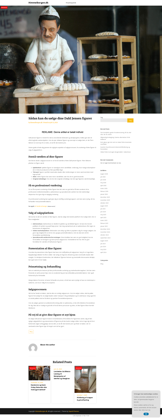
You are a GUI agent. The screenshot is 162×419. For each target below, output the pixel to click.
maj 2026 (103, 182)
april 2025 (103, 217)
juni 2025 (103, 212)
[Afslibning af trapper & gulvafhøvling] (85, 379)
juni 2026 (103, 180)
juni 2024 (103, 246)
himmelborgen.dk (36, 122)
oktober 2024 (104, 235)
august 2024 (104, 241)
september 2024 (105, 238)
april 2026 (103, 185)
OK (146, 414)
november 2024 (105, 232)
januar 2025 (104, 226)
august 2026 (104, 174)
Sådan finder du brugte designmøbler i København (115, 152)
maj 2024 (103, 249)
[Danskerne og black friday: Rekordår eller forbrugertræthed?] (39, 372)
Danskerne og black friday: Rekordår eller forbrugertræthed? (39, 387)
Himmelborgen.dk (38, 2)
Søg (101, 117)
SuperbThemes (74, 411)
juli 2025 (102, 209)
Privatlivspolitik (71, 3)
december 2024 (105, 229)
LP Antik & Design (41, 206)
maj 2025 (103, 214)
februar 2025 (104, 223)
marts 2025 (103, 220)
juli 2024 (102, 244)
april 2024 (103, 252)
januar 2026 (104, 194)
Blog (31, 332)
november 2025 (105, 200)
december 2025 (105, 197)
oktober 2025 (104, 203)
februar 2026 (104, 191)
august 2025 (104, 206)
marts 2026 (103, 188)
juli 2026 (102, 177)
